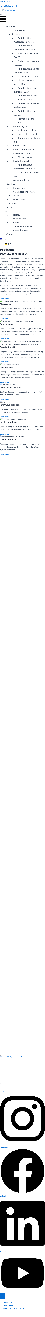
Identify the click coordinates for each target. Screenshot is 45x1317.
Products (10, 26)
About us (8, 209)
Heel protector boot (27, 134)
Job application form (23, 226)
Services (10, 184)
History (16, 215)
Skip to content (6, 1)
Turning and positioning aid (27, 140)
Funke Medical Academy (18, 201)
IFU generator (19, 188)
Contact (10, 234)
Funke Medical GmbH (8, 6)
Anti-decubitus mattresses (18, 32)
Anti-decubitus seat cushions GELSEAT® (25, 98)
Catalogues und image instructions (22, 194)
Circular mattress (26, 80)
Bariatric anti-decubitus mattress (27, 63)
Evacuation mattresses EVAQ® (26, 55)
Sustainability (19, 219)
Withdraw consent (10, 1089)
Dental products (21, 180)
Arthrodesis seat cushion (24, 121)
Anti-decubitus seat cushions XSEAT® (25, 90)
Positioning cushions (28, 130)
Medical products (21, 161)
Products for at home (28, 76)
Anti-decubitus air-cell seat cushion (26, 105)
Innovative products (22, 153)
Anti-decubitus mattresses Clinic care (24, 48)
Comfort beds (19, 146)
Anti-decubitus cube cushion (25, 113)
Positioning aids (20, 126)
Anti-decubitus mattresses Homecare (24, 40)
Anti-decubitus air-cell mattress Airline (26, 71)
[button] (3, 18)
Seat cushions (19, 84)
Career (16, 223)
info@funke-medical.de (12, 1079)
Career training (20, 230)
